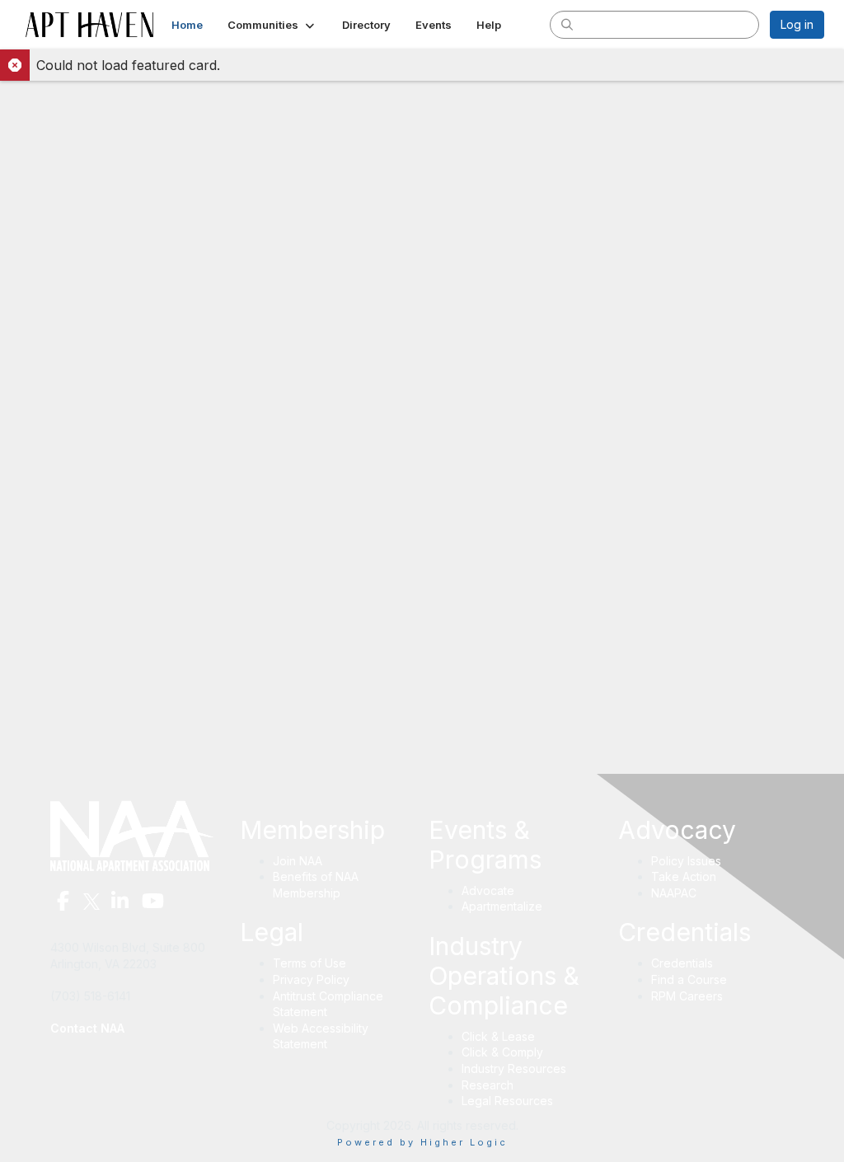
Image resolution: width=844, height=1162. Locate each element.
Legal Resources (507, 1101)
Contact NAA (87, 1028)
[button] (272, 24)
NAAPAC (673, 893)
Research (487, 1085)
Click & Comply (502, 1052)
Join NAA (297, 861)
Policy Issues (686, 861)
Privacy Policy (311, 979)
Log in (797, 24)
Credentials (682, 963)
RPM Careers (687, 996)
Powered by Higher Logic (422, 1142)
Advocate (488, 890)
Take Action (683, 876)
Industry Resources (514, 1068)
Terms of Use (309, 963)
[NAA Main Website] (138, 835)
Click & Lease (498, 1036)
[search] (567, 24)
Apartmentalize (502, 906)
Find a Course (689, 979)
